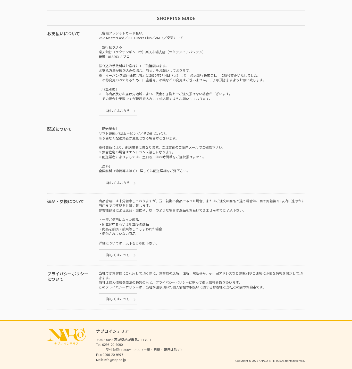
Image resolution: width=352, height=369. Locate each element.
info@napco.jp (115, 359)
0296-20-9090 (112, 344)
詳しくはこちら (118, 110)
